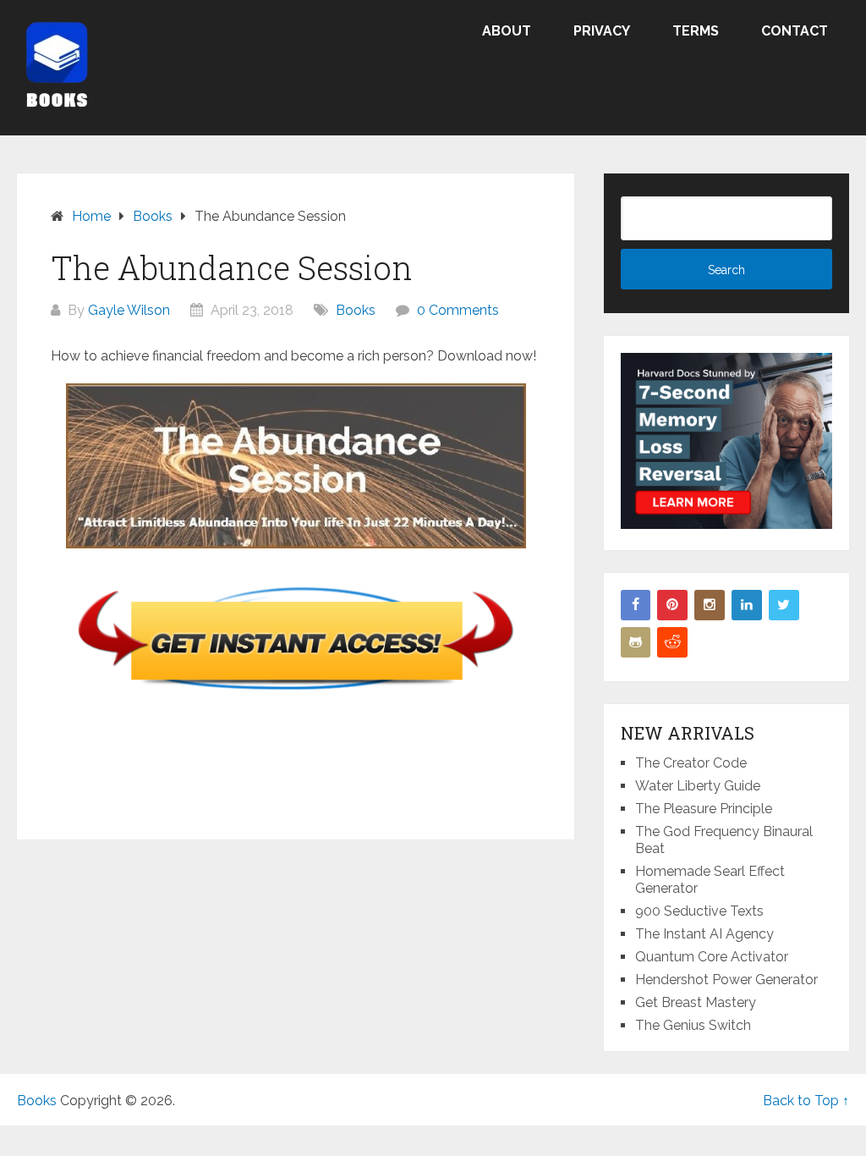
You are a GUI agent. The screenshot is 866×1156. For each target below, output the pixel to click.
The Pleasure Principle (703, 809)
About (506, 31)
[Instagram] (709, 605)
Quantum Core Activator (711, 957)
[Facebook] (636, 605)
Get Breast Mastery (695, 1002)
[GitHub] (636, 642)
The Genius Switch (693, 1025)
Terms (695, 31)
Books (355, 310)
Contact (794, 31)
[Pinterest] (672, 605)
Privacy (601, 31)
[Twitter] (784, 605)
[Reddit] (672, 642)
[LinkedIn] (747, 605)
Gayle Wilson (129, 310)
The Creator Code (691, 763)
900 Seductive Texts (699, 911)
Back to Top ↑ (806, 1101)
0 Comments (458, 310)
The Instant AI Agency (704, 934)
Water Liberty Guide (697, 786)
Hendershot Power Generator (726, 980)
